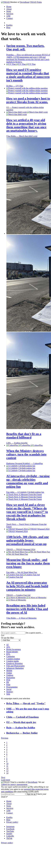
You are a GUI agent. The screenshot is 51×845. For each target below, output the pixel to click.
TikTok (9, 838)
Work (8, 11)
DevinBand (24, 2)
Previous (4, 738)
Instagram (10, 826)
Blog (8, 27)
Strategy (9, 692)
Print (8, 684)
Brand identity (12, 652)
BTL (8, 654)
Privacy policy (12, 822)
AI (7, 645)
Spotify (9, 833)
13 (7, 771)
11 (7, 766)
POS (8, 680)
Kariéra (9, 25)
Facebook (10, 829)
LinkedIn (10, 836)
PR (7, 682)
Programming (12, 687)
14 (7, 773)
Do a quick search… (34, 633)
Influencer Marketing (15, 668)
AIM (8, 16)
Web (8, 694)
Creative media (12, 661)
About (9, 9)
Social (8, 689)
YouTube (10, 831)
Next (3, 777)
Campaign (10, 656)
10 (7, 763)
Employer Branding (14, 663)
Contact (9, 18)
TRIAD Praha (36, 2)
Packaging (10, 677)
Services (9, 14)
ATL (8, 647)
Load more (5, 780)
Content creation (13, 659)
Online (9, 673)
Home (8, 6)
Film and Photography (15, 666)
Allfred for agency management (14, 784)
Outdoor (9, 675)
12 (7, 768)
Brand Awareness (13, 649)
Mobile (9, 670)
